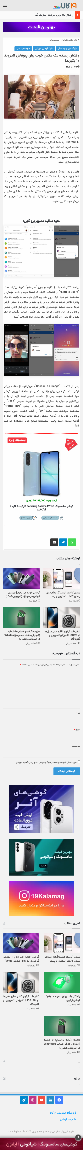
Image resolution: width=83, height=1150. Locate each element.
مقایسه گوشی (68, 1120)
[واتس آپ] (72, 542)
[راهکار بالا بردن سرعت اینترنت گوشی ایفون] (62, 982)
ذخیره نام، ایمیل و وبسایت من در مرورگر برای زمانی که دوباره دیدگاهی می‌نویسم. (46, 762)
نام (78, 713)
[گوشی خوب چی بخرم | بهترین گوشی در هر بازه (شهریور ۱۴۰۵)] (21, 578)
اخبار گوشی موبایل (44, 49)
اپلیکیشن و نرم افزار (67, 49)
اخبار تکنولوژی (66, 40)
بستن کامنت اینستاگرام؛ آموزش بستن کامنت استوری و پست (63, 595)
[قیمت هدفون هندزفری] (41, 27)
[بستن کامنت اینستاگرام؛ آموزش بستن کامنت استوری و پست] (61, 578)
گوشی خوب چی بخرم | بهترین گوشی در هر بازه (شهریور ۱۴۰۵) (23, 595)
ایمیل (77, 729)
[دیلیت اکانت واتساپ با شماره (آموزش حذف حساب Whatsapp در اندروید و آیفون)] (21, 617)
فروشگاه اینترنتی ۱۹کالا (63, 1113)
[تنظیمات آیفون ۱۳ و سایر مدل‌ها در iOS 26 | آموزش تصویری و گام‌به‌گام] (61, 617)
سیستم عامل (54, 40)
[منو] (5, 7)
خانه (76, 40)
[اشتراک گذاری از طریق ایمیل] (54, 542)
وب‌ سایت (76, 746)
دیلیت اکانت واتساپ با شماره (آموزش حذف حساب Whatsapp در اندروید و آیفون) (22, 635)
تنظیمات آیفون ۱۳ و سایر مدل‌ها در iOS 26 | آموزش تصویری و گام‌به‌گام (62, 635)
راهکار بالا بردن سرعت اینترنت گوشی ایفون (48, 15)
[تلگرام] (63, 542)
